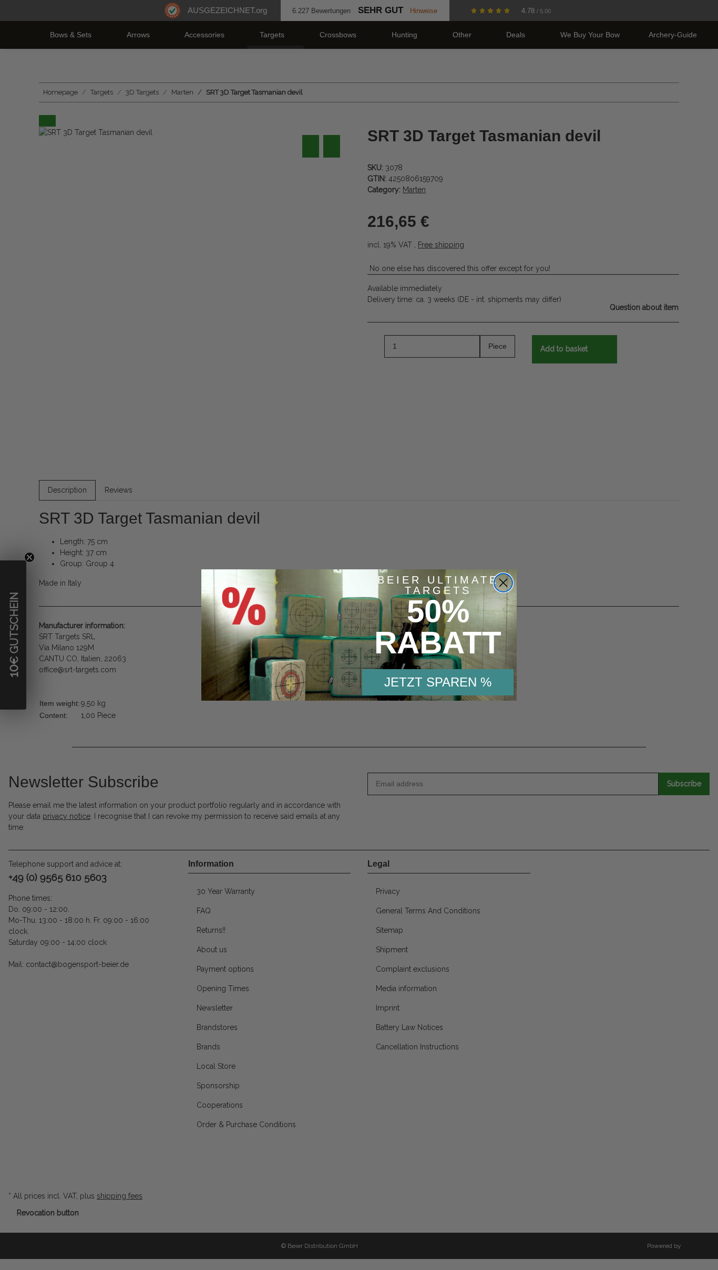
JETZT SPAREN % (437, 682)
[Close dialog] (503, 583)
